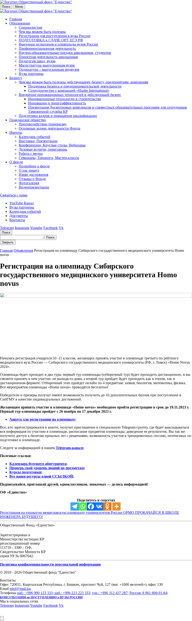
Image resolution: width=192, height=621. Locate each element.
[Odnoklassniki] (107, 506)
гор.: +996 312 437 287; (110, 593)
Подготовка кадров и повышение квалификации (58, 116)
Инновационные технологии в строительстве (64, 99)
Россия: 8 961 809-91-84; (148, 593)
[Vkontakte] (99, 506)
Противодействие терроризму (43, 124)
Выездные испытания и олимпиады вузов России (58, 44)
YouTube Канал (21, 203)
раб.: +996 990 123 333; (36, 593)
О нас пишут (29, 170)
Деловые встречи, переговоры (43, 149)
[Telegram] (74, 506)
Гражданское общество (27, 120)
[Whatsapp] (83, 506)
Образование (19, 23)
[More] (116, 506)
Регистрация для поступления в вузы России (54, 36)
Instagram (22, 228)
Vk (61, 228)
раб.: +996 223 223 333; (73, 593)
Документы (18, 216)
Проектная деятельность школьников (48, 57)
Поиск (6, 6)
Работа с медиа (31, 154)
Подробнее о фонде (34, 166)
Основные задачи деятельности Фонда (49, 128)
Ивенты (15, 133)
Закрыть (8, 242)
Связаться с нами (13, 195)
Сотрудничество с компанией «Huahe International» (68, 90)
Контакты (17, 220)
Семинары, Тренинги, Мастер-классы (49, 158)
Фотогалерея (29, 183)
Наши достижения (33, 175)
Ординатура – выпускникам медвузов (49, 69)
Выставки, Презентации (38, 141)
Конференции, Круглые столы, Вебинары (52, 145)
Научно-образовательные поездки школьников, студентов (65, 53)
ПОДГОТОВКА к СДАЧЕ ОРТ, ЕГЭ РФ (51, 40)
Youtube (36, 228)
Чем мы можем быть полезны (42, 32)
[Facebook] (91, 506)
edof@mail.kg (20, 589)
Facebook (50, 228)
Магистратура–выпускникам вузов (47, 65)
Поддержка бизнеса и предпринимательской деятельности (75, 86)
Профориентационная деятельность (47, 48)
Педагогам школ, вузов (37, 61)
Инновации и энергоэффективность (57, 103)
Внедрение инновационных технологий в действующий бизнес (70, 95)
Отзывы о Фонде (32, 179)
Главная (15, 19)
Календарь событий (34, 137)
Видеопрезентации (34, 187)
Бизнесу (15, 78)
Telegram (7, 228)
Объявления (23, 250)
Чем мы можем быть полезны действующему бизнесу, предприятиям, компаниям (83, 82)
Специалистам (30, 27)
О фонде (16, 162)
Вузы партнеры (31, 74)
